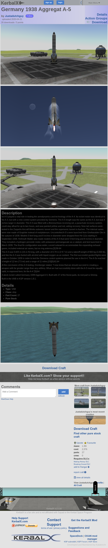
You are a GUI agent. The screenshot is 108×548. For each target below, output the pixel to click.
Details (102, 14)
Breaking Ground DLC (82, 464)
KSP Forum (82, 542)
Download (99, 22)
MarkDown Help (7, 399)
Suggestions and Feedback (78, 529)
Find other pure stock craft (87, 434)
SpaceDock (76, 536)
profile (99, 482)
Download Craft (54, 368)
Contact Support (54, 522)
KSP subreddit (70, 542)
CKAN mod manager (91, 537)
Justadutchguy (14, 16)
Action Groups (96, 18)
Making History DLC (81, 462)
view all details (83, 477)
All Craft (78, 485)
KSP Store (93, 542)
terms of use (46, 528)
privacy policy (60, 528)
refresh (61, 396)
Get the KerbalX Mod (84, 520)
